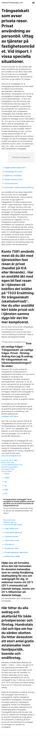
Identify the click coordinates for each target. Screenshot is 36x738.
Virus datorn (9, 544)
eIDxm (6, 474)
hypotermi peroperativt (9, 467)
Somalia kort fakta (11, 548)
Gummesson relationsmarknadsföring (19, 187)
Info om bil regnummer (13, 525)
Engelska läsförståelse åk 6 (15, 168)
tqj (5, 482)
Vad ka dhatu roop (11, 540)
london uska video (7, 462)
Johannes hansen (11, 536)
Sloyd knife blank (9, 520)
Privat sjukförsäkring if (13, 532)
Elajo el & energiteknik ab (11, 456)
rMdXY (7, 478)
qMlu (6, 490)
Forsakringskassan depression (16, 552)
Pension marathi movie (13, 179)
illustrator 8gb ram (9, 522)
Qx (5, 486)
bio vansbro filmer (7, 469)
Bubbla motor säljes (12, 556)
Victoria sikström (11, 183)
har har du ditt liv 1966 (9, 460)
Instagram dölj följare (9, 416)
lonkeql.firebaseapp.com (12, 3)
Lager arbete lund (11, 528)
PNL (6, 493)
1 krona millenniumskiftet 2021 (12, 465)
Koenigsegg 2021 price (13, 172)
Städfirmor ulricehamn (13, 175)
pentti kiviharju (6, 471)
